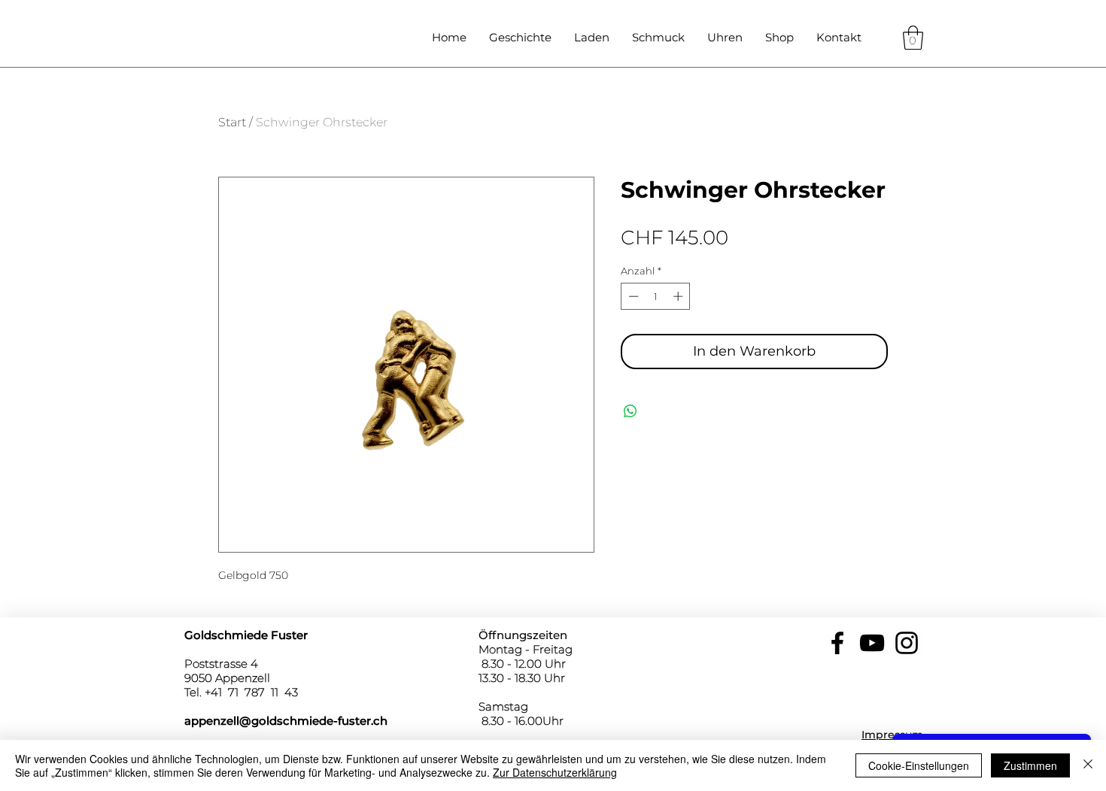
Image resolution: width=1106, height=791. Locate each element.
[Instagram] (907, 643)
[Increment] (679, 296)
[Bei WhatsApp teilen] (630, 411)
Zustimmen (1030, 765)
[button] (913, 38)
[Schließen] (1088, 765)
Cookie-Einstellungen (918, 765)
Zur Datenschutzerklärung (555, 772)
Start (232, 122)
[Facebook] (837, 643)
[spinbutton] (655, 296)
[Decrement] (632, 296)
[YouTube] (872, 643)
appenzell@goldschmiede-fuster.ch (285, 721)
